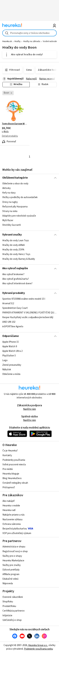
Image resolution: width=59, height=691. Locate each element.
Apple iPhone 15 (10, 342)
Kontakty (7, 455)
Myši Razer (7, 220)
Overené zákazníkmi (12, 597)
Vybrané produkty (13, 293)
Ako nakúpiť (8, 501)
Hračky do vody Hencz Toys (16, 254)
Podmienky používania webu (38, 649)
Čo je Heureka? (10, 450)
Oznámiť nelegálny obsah (15, 483)
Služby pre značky (11, 565)
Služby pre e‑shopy (12, 556)
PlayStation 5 (9, 356)
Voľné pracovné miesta (14, 464)
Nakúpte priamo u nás (13, 514)
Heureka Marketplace (13, 560)
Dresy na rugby (10, 202)
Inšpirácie (7, 615)
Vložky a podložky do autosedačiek (20, 197)
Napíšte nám (29, 409)
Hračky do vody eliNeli (13, 245)
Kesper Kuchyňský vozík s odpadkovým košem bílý (27, 317)
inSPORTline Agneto (12, 326)
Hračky (17, 41)
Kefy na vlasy (9, 193)
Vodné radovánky (51, 41)
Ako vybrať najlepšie (15, 268)
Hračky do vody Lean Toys (15, 240)
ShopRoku (7, 601)
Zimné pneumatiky (11, 365)
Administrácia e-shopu (13, 546)
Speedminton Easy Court (15, 308)
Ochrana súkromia (11, 524)
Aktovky (6, 188)
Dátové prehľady (11, 569)
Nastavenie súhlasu (12, 519)
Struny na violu (9, 211)
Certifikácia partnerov (13, 610)
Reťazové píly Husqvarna (15, 206)
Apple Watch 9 (9, 346)
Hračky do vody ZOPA (13, 249)
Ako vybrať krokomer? (13, 274)
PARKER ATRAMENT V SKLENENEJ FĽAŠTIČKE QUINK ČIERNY (29, 313)
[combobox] (29, 33)
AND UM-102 (8, 322)
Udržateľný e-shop (12, 620)
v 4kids (5, 131)
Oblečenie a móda (11, 374)
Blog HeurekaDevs (12, 478)
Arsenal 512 (8, 303)
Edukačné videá (10, 579)
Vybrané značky (12, 235)
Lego (5, 360)
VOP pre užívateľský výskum (16, 533)
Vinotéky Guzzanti (11, 225)
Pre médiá (7, 469)
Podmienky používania (13, 460)
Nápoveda (7, 583)
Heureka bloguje (10, 473)
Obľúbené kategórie (15, 178)
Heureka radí (8, 510)
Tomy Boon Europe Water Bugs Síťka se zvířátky (15, 123)
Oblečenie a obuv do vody (15, 183)
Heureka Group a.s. (37, 645)
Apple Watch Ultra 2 (12, 351)
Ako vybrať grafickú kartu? (15, 279)
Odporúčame (10, 336)
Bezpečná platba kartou (14, 528)
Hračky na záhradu (31, 41)
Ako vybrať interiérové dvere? (17, 283)
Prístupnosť (8, 487)
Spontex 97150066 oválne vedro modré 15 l (23, 299)
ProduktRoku (9, 606)
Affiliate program (10, 574)
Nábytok (6, 369)
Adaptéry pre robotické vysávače (19, 216)
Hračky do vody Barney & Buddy (18, 259)
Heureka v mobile (11, 505)
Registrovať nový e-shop (15, 551)
